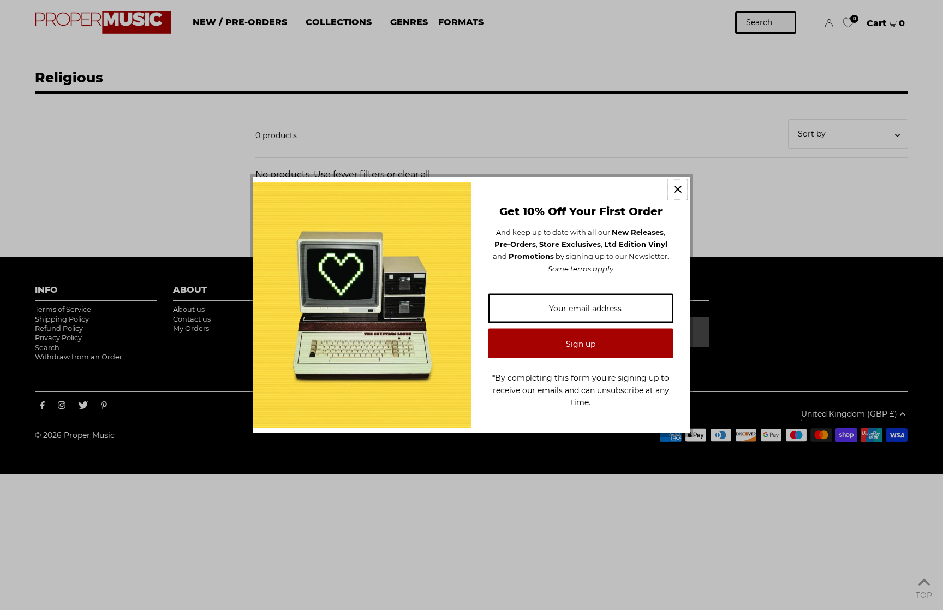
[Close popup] (677, 189)
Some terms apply (580, 268)
